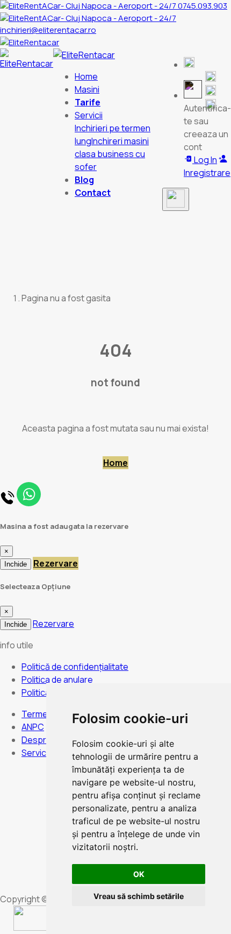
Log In (204, 160)
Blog (84, 180)
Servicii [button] (89, 115)
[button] (189, 64)
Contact (93, 193)
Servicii (35, 753)
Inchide (15, 564)
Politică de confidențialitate (74, 667)
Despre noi (43, 740)
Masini (87, 89)
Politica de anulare (57, 679)
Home (86, 76)
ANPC (32, 727)
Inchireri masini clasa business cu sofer (112, 154)
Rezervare (55, 563)
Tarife (87, 102)
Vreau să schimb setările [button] (138, 896)
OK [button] (139, 874)
